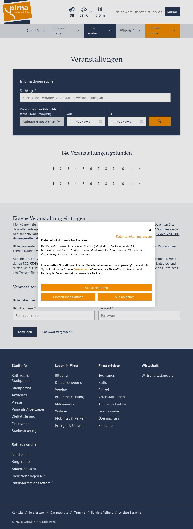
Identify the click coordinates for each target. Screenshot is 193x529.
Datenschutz (125, 236)
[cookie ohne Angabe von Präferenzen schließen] (150, 230)
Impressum (144, 236)
